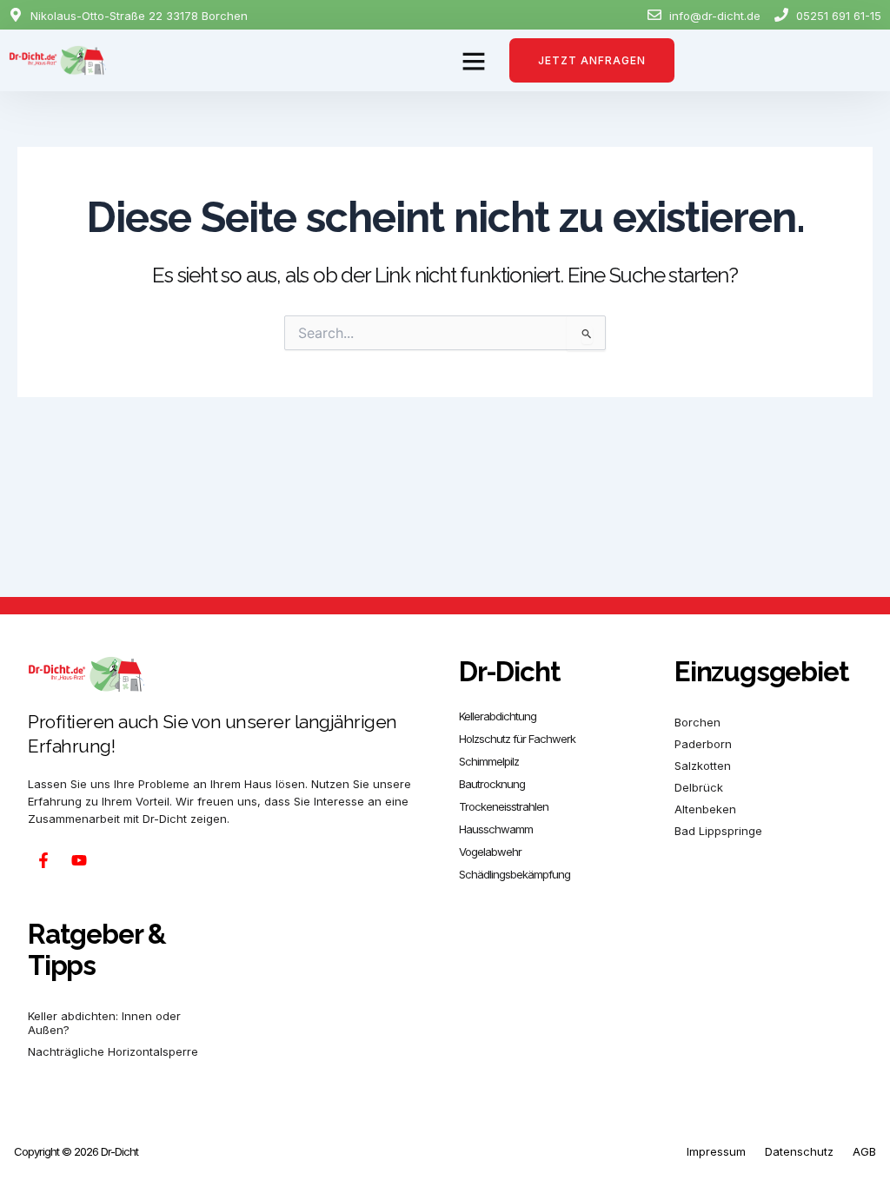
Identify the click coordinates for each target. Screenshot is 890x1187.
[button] (473, 61)
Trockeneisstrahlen (503, 806)
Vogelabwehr (490, 852)
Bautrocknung (492, 784)
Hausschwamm (496, 829)
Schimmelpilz (489, 761)
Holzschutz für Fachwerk (517, 739)
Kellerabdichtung (497, 716)
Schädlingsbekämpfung (514, 874)
